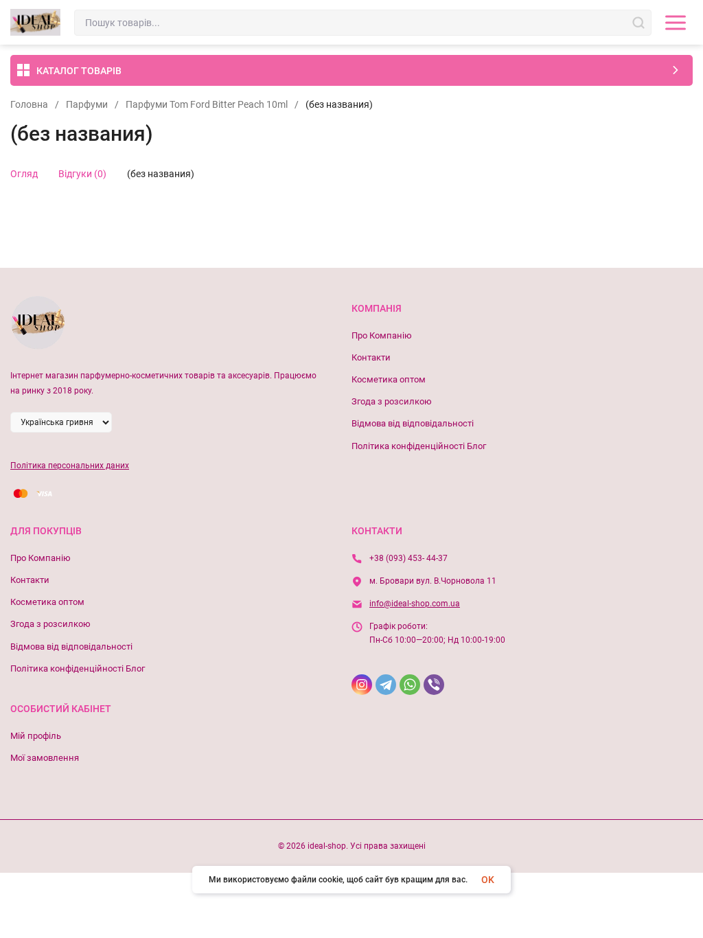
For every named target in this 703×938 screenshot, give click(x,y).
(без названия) (160, 174)
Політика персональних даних (69, 465)
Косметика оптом (389, 379)
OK (487, 879)
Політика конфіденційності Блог (419, 446)
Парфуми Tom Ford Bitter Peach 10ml (207, 104)
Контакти (371, 357)
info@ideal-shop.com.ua (414, 603)
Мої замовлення (44, 758)
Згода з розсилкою (392, 401)
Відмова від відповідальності (413, 423)
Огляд (24, 174)
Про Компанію (382, 335)
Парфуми (87, 104)
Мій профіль (35, 736)
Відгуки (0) (82, 174)
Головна (29, 104)
